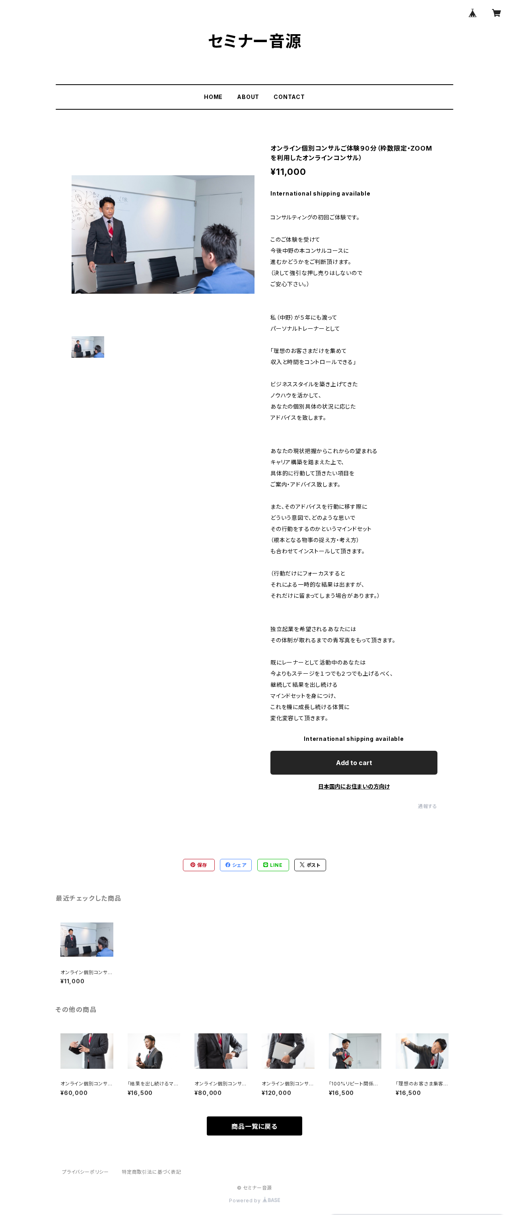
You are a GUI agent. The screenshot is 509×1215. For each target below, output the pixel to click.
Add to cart (354, 763)
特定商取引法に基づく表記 (151, 1172)
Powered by (245, 1200)
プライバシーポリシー (85, 1172)
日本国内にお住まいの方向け (354, 786)
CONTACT (289, 96)
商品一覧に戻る (254, 1126)
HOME (213, 96)
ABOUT (248, 96)
